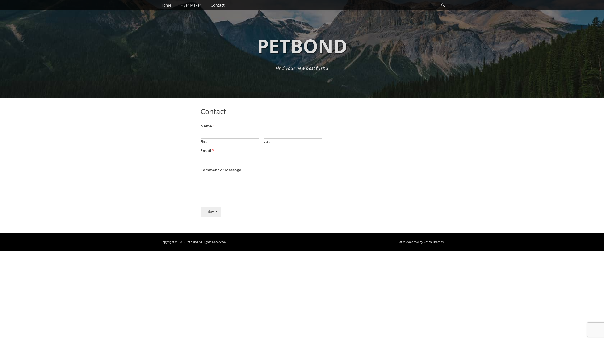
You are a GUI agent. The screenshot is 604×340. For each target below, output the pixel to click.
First (204, 142)
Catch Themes (434, 242)
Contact (218, 5)
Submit (210, 212)
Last (267, 142)
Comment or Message (222, 170)
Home (165, 5)
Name (208, 126)
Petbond (302, 46)
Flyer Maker (191, 5)
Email (207, 150)
